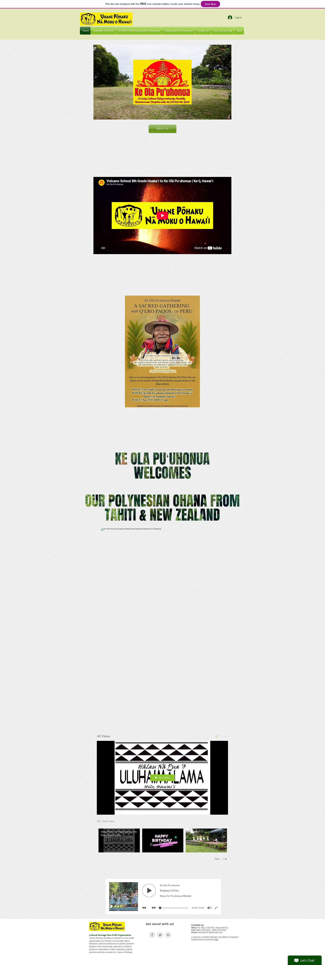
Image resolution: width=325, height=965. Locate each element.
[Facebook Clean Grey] (152, 935)
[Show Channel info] (224, 736)
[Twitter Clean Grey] (160, 935)
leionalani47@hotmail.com (210, 932)
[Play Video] (119, 840)
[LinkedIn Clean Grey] (168, 935)
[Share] (216, 736)
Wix (216, 939)
